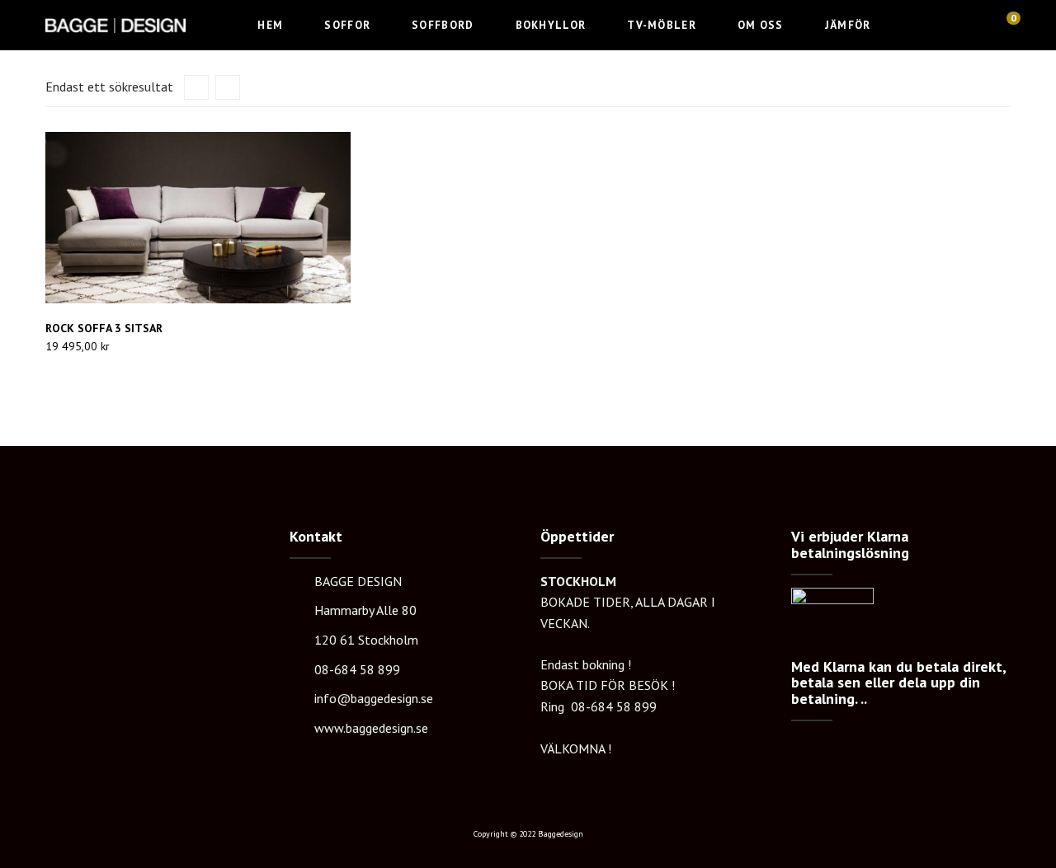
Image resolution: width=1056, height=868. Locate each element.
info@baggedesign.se (373, 698)
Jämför (848, 25)
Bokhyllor (551, 25)
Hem (270, 25)
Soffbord (443, 25)
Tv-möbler (661, 25)
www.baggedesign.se (371, 728)
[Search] (974, 24)
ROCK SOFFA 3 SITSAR (104, 328)
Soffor (347, 25)
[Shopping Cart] (1006, 24)
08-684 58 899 (357, 669)
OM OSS (761, 25)
